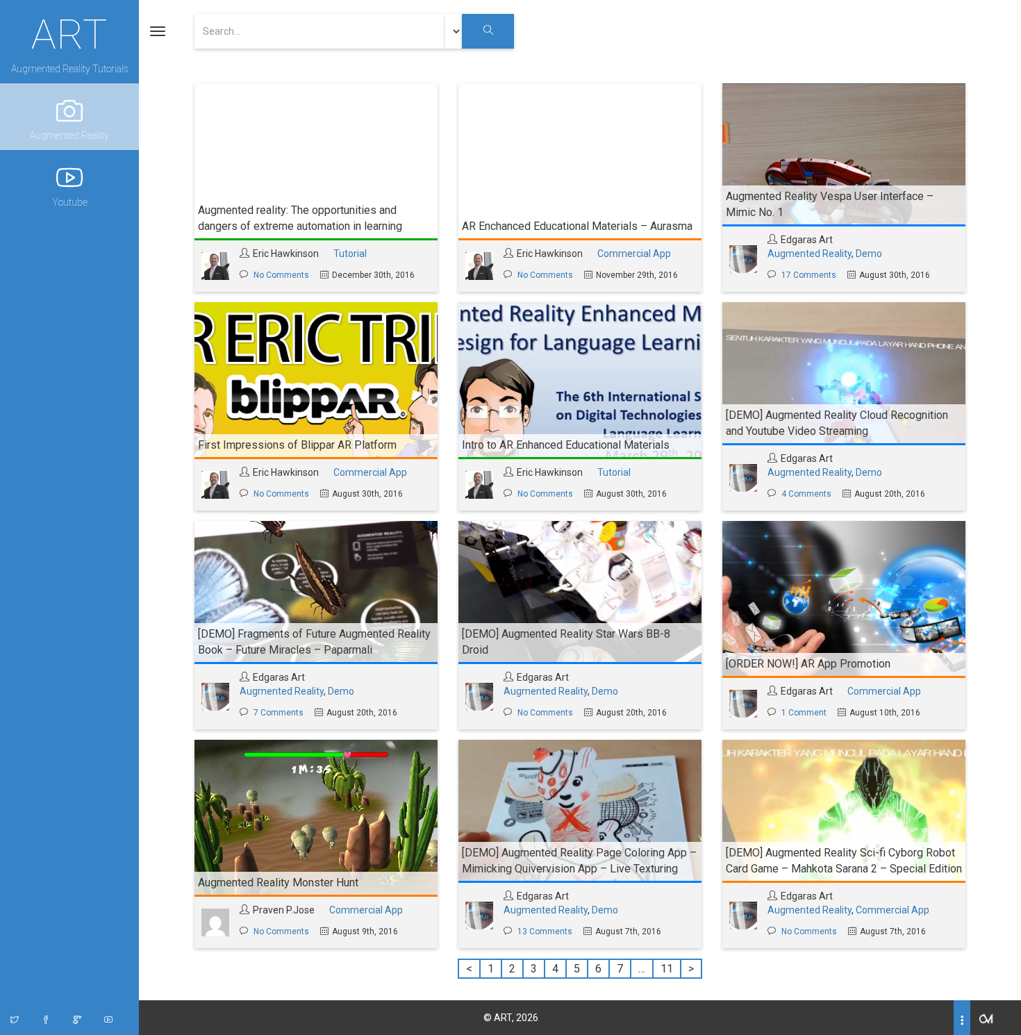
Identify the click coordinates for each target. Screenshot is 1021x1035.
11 (667, 968)
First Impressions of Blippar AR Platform (297, 445)
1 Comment (804, 713)
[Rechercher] (488, 31)
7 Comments (279, 713)
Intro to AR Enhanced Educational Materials (566, 445)
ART (69, 33)
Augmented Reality (69, 135)
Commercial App (634, 253)
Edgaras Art (807, 239)
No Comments (281, 275)
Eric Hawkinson (286, 253)
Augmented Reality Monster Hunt (278, 882)
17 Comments (808, 275)
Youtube (70, 202)
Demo (869, 253)
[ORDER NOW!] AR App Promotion (808, 663)
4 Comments (806, 494)
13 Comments (544, 931)
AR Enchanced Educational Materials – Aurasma (577, 226)
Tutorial (350, 253)
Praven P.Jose (284, 910)
